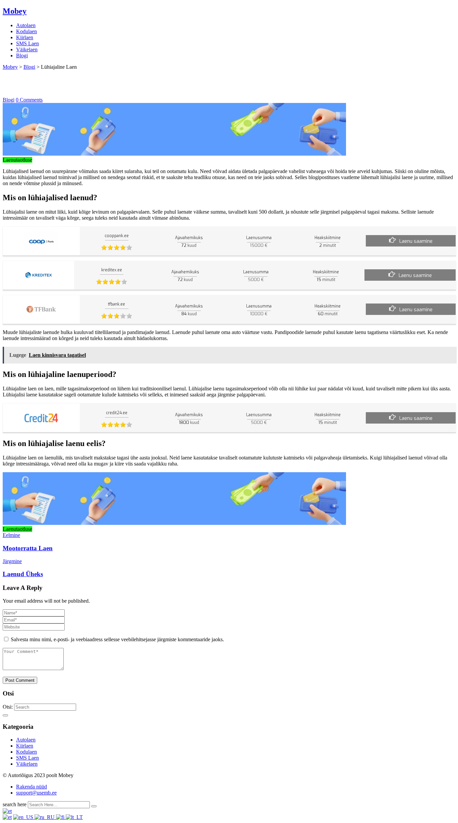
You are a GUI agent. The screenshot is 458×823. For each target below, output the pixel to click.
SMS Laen (27, 43)
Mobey (14, 11)
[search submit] (94, 806)
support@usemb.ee (36, 792)
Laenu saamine (416, 241)
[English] (24, 817)
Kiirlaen (24, 37)
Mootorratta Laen (28, 548)
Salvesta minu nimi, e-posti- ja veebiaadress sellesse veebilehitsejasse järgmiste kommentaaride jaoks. (117, 639)
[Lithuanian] (74, 817)
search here (14, 804)
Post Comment (20, 680)
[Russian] (45, 817)
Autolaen (26, 25)
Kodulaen (26, 31)
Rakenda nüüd (31, 786)
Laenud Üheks (23, 574)
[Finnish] (61, 817)
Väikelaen (27, 49)
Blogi (22, 55)
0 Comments (29, 100)
